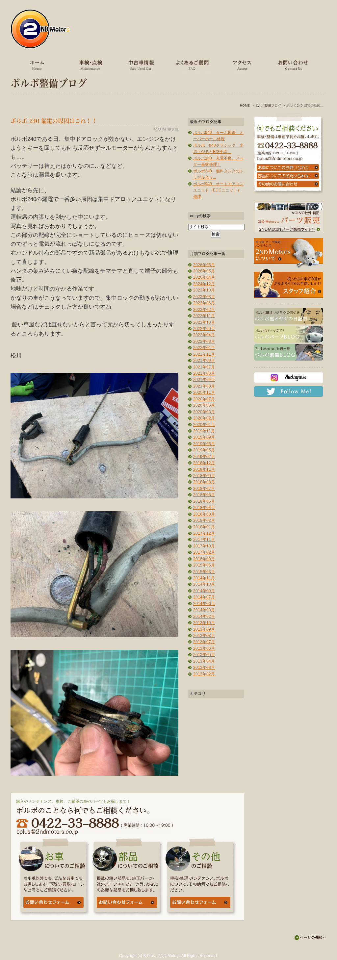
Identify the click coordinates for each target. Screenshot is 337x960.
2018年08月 (204, 482)
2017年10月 (204, 546)
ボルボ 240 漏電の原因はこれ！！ (54, 121)
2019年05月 (204, 450)
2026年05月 (204, 271)
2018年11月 (204, 469)
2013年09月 (204, 629)
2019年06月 (204, 444)
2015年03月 (204, 571)
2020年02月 (204, 418)
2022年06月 (204, 328)
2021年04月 (204, 379)
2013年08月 (204, 635)
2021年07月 (204, 367)
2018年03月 (204, 514)
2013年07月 (204, 642)
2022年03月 (204, 341)
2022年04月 (204, 335)
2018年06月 (204, 495)
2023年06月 (204, 303)
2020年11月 (204, 392)
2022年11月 (204, 316)
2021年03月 (204, 386)
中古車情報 (140, 65)
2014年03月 (204, 610)
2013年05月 (204, 654)
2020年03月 (204, 412)
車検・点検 (89, 65)
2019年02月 (204, 456)
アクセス (241, 65)
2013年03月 (204, 667)
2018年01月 (204, 527)
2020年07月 (204, 399)
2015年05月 (204, 565)
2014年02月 (204, 616)
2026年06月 (204, 265)
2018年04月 (204, 507)
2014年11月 (204, 578)
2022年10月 (204, 322)
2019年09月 (204, 437)
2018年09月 (204, 475)
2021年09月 (204, 360)
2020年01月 (204, 424)
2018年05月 (204, 501)
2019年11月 (204, 431)
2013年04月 (204, 661)
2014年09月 (204, 591)
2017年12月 (204, 533)
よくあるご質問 (190, 65)
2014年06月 (204, 603)
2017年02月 (204, 552)
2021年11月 (204, 354)
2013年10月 (204, 622)
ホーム (37, 65)
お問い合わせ (292, 65)
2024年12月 (204, 284)
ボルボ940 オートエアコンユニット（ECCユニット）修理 (218, 190)
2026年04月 (204, 277)
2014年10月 (204, 584)
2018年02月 (204, 520)
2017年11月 (204, 539)
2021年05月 (204, 373)
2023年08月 (204, 296)
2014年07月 (204, 597)
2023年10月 (204, 290)
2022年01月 (204, 347)
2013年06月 (204, 648)
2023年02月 (204, 309)
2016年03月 (204, 559)
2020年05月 (204, 405)
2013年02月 (204, 674)
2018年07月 (204, 488)
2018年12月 (204, 463)
